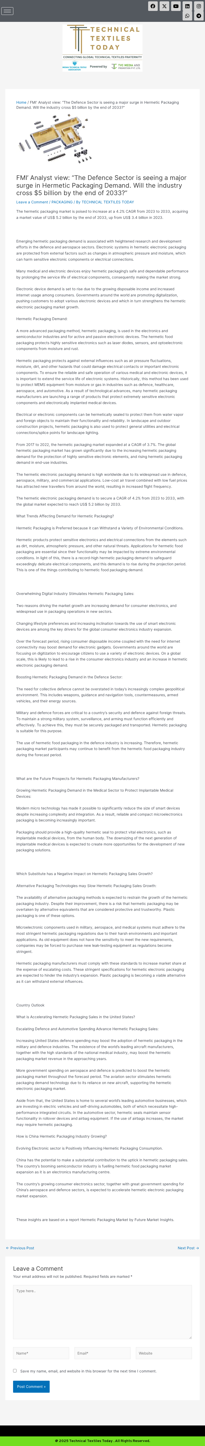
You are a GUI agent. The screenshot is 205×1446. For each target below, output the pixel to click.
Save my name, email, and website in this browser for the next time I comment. (88, 1371)
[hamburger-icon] (7, 11)
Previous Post (20, 1248)
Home (21, 102)
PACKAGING (62, 202)
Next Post (188, 1248)
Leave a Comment (32, 202)
